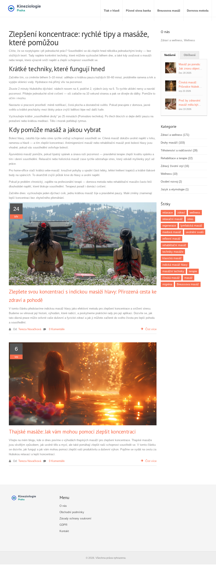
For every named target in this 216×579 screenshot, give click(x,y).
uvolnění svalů (195, 232)
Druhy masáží (173, 142)
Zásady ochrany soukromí (75, 518)
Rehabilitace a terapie (177, 158)
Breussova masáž (168, 10)
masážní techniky (173, 271)
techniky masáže (172, 251)
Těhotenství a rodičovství (179, 150)
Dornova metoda (197, 10)
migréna (167, 284)
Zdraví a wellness (175, 134)
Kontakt (64, 531)
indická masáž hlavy (175, 264)
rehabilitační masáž (174, 245)
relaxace (167, 212)
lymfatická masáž (191, 225)
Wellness (169, 173)
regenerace (169, 225)
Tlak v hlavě (111, 10)
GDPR (63, 524)
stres (190, 219)
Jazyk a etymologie (175, 189)
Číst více (151, 329)
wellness (195, 212)
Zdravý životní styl (175, 166)
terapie (193, 271)
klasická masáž (172, 258)
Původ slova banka (138, 10)
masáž (188, 277)
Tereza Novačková (29, 329)
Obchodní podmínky (71, 512)
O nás (63, 505)
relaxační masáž (172, 219)
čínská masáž (171, 277)
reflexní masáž (171, 238)
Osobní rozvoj (171, 181)
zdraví (181, 212)
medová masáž (171, 232)
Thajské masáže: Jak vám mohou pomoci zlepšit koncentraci (72, 431)
